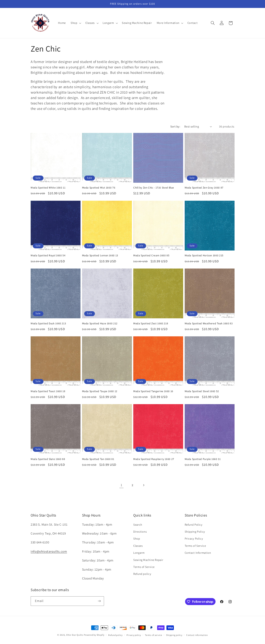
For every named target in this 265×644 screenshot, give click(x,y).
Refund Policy (194, 524)
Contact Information (198, 552)
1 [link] (121, 485)
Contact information (197, 635)
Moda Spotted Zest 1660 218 (150, 323)
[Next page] (143, 485)
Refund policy (142, 574)
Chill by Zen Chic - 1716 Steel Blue (153, 187)
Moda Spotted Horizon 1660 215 (204, 255)
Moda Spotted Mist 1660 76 (98, 187)
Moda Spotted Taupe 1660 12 (99, 391)
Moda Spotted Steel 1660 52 (202, 391)
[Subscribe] (99, 601)
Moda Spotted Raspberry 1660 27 (153, 459)
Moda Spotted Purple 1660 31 (203, 459)
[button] (75, 23)
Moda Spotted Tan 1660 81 (98, 459)
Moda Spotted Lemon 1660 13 (100, 255)
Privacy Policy (194, 538)
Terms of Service (144, 567)
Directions (140, 531)
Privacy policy (133, 635)
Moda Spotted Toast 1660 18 (48, 391)
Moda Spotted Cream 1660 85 (151, 255)
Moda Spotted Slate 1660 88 (48, 459)
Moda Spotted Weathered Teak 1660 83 (209, 323)
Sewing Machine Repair (148, 560)
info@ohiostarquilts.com (49, 551)
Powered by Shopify (94, 634)
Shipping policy (174, 635)
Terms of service (153, 635)
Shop (136, 538)
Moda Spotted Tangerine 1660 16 (153, 391)
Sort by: (175, 126)
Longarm (139, 552)
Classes (138, 546)
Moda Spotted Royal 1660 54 (48, 255)
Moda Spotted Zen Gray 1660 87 (204, 187)
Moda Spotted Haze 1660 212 (100, 323)
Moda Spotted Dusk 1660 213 (48, 323)
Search (137, 524)
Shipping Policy (195, 531)
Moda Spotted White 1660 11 (48, 187)
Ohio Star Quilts (74, 634)
